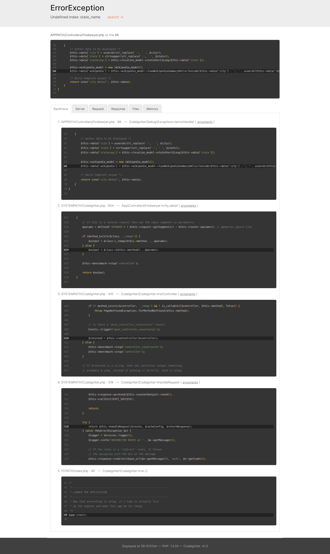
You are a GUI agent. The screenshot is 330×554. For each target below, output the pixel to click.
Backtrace (61, 109)
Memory (152, 109)
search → (115, 17)
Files (136, 109)
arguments (205, 122)
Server (80, 109)
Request (98, 109)
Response (118, 109)
